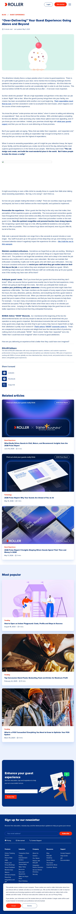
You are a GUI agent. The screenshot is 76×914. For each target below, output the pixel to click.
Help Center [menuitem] (64, 856)
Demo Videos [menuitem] (51, 860)
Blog (4, 15)
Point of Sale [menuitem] (8, 858)
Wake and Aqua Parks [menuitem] (23, 877)
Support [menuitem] (62, 849)
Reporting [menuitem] (8, 877)
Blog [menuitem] (48, 853)
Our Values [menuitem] (36, 858)
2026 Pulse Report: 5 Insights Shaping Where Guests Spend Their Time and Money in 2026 (35, 551)
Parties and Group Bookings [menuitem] (10, 864)
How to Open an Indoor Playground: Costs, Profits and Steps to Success (33, 623)
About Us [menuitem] (35, 853)
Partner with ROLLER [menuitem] (36, 862)
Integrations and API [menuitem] (10, 881)
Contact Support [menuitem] (65, 853)
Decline (29, 906)
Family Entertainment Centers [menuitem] (23, 858)
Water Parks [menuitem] (22, 867)
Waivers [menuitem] (7, 872)
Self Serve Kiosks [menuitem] (10, 875)
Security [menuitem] (35, 874)
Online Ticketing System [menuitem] (10, 854)
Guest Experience (17, 15)
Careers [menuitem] (35, 856)
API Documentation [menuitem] (65, 859)
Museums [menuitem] (22, 869)
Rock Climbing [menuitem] (23, 881)
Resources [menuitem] (50, 849)
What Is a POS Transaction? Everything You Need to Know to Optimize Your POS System (36, 733)
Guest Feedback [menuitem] (10, 867)
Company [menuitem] (36, 849)
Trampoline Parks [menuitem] (24, 853)
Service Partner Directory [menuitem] (37, 871)
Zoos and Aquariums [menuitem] (22, 873)
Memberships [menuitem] (9, 870)
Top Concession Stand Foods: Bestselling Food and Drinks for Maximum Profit (36, 678)
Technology (8, 495)
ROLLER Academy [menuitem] (49, 857)
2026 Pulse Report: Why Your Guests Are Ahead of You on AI (29, 497)
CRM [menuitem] (6, 860)
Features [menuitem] (7, 849)
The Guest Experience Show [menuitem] (52, 864)
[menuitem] (8, 841)
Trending (7, 620)
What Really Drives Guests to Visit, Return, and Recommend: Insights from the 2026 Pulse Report (36, 444)
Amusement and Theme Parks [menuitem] (24, 863)
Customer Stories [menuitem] (52, 867)
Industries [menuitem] (22, 849)
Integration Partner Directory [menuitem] (38, 866)
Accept (13, 906)
